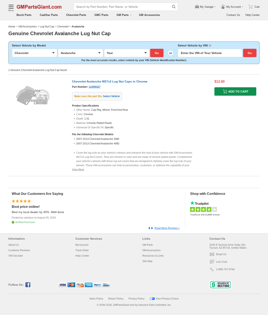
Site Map (147, 261)
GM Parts (147, 244)
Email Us (221, 254)
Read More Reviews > (167, 228)
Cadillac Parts (49, 15)
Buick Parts (24, 15)
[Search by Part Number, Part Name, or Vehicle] (173, 6)
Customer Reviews (19, 250)
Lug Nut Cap (47, 26)
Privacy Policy (136, 298)
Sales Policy (96, 298)
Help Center (252, 15)
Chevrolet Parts (76, 15)
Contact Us (233, 15)
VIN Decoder (15, 255)
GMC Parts (101, 15)
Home (11, 26)
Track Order (82, 250)
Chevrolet (62, 26)
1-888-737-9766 (225, 269)
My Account (81, 244)
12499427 (94, 86)
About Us (13, 244)
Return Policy (116, 298)
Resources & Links (153, 255)
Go (157, 53)
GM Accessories (149, 15)
